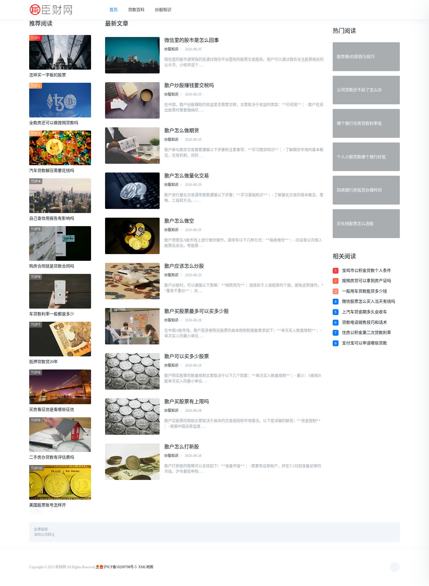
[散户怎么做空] (132, 236)
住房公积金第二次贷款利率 (366, 332)
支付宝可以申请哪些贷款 (364, 343)
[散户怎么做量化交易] (132, 191)
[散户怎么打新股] (132, 462)
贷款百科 (136, 10)
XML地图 (145, 567)
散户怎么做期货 (181, 130)
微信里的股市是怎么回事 (191, 40)
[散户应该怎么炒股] (132, 281)
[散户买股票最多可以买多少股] (132, 326)
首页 (113, 10)
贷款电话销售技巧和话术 (364, 322)
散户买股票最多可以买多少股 (196, 311)
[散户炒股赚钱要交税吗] (132, 100)
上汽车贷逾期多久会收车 (364, 312)
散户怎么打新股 (181, 447)
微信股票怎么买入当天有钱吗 (368, 301)
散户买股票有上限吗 (186, 401)
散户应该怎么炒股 (184, 266)
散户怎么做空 (179, 221)
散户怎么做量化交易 (186, 176)
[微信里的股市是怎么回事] (132, 55)
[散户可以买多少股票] (132, 371)
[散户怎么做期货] (132, 145)
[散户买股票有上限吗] (132, 416)
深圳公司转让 (44, 535)
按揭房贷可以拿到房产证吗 (366, 281)
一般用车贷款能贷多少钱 (364, 291)
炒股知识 (163, 10)
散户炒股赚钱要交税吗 (189, 85)
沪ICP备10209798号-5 (120, 567)
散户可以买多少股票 (186, 356)
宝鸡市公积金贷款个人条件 (366, 270)
